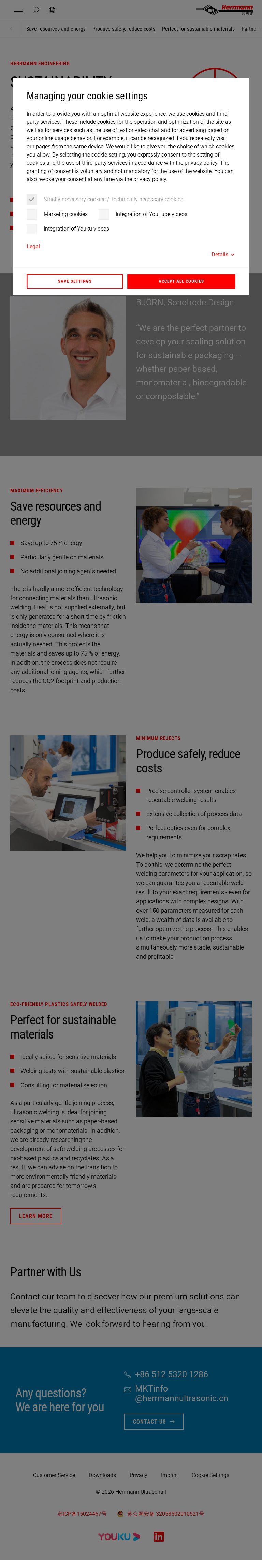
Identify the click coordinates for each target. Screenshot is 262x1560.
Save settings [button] (75, 281)
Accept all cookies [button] (181, 281)
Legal (33, 246)
